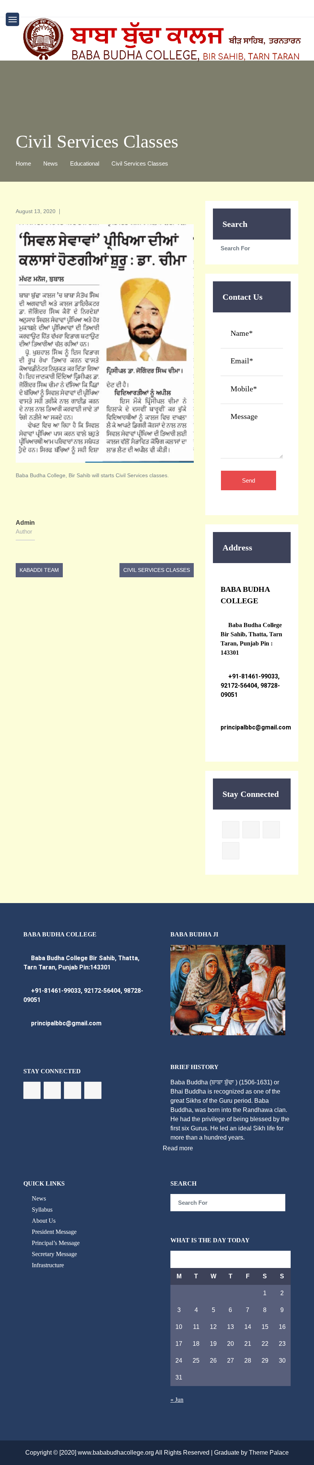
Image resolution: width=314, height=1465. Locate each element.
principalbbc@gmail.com (65, 1023)
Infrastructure (48, 1265)
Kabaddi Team (39, 570)
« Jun (176, 1399)
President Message (54, 1231)
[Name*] (252, 341)
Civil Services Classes (156, 570)
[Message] (252, 455)
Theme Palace (269, 1452)
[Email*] (252, 369)
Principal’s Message (56, 1243)
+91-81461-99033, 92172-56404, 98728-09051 (250, 685)
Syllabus (42, 1209)
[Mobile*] (252, 397)
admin (25, 522)
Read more (178, 1148)
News (39, 1198)
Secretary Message (54, 1254)
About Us (44, 1220)
